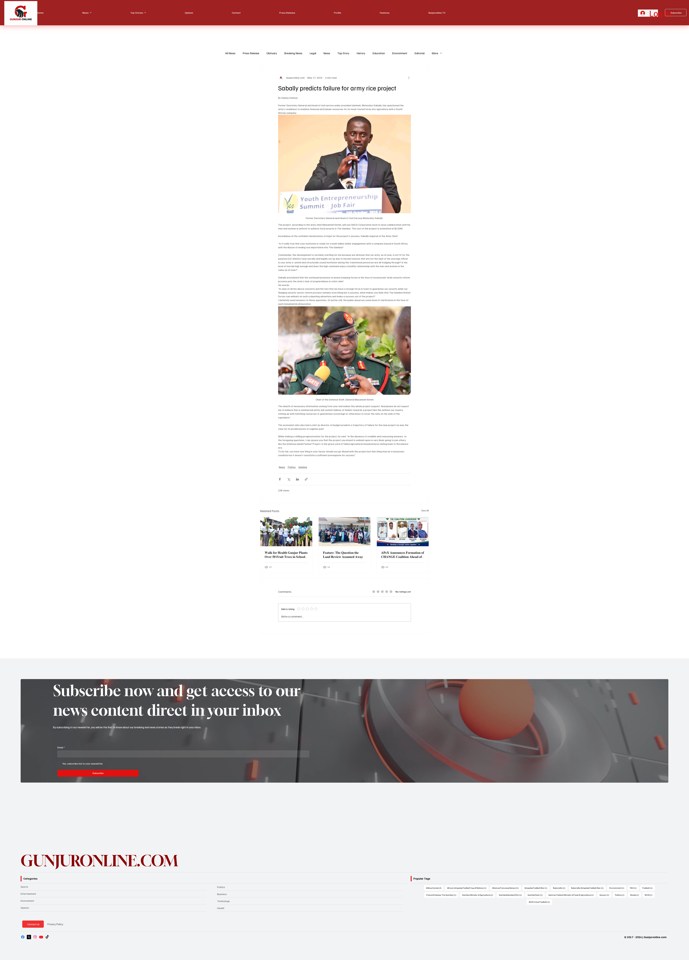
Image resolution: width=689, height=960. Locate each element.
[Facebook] (23, 937)
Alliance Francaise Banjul (506, 887)
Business (222, 894)
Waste (635, 894)
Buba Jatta (560, 887)
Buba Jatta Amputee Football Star (588, 887)
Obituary (271, 53)
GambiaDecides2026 (511, 894)
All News (230, 53)
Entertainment (28, 893)
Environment (399, 53)
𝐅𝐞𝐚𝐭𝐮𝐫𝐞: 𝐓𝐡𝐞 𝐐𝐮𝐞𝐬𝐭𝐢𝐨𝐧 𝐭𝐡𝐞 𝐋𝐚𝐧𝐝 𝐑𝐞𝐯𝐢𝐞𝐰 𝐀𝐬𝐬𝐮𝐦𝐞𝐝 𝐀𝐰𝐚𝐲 (343, 555)
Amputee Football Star (536, 887)
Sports (24, 886)
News (326, 53)
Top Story (343, 53)
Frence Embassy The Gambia (442, 894)
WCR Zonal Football (540, 901)
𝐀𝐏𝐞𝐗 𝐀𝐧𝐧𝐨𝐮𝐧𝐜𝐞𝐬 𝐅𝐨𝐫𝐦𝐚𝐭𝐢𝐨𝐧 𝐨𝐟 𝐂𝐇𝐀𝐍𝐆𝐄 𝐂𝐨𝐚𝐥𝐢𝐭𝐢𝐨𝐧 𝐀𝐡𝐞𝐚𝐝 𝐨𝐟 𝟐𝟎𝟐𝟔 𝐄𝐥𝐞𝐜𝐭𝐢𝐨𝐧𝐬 (402, 555)
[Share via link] (306, 479)
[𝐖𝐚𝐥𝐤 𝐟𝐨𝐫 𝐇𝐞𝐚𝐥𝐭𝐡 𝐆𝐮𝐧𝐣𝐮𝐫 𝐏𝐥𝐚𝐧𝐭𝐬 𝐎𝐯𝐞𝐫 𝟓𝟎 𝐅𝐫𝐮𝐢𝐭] (286, 531)
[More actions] (409, 78)
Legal (313, 53)
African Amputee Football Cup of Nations (468, 887)
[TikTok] (47, 937)
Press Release (251, 53)
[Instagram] (35, 937)
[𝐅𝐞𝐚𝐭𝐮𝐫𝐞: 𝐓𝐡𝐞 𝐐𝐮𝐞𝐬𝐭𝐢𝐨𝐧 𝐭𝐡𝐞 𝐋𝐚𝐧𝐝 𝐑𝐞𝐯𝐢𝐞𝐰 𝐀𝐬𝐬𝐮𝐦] (345, 531)
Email (61, 747)
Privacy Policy (55, 924)
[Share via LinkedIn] (297, 479)
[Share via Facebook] (280, 479)
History (361, 53)
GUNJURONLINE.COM (99, 861)
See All (425, 510)
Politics (292, 467)
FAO (634, 887)
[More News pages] (91, 12)
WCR (650, 894)
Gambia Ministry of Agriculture (478, 894)
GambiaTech (536, 894)
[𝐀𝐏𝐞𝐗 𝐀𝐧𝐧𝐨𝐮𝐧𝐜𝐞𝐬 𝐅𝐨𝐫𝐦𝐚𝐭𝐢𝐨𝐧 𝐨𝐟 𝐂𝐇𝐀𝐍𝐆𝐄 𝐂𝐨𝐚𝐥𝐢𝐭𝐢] (403, 531)
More (435, 53)
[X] (29, 937)
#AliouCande (435, 887)
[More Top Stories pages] (145, 12)
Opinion (25, 907)
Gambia (302, 467)
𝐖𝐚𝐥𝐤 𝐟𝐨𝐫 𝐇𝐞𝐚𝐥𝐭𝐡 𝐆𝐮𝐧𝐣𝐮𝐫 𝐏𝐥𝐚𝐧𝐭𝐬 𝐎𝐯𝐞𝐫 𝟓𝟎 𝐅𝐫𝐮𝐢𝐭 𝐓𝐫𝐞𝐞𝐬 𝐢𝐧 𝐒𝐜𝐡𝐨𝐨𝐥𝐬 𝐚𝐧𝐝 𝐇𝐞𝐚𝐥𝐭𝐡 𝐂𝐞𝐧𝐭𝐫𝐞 (286, 555)
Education (378, 53)
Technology (223, 901)
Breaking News (293, 53)
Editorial (419, 53)
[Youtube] (41, 937)
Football (648, 887)
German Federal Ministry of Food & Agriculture (572, 894)
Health (220, 908)
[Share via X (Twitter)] (288, 479)
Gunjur (605, 894)
